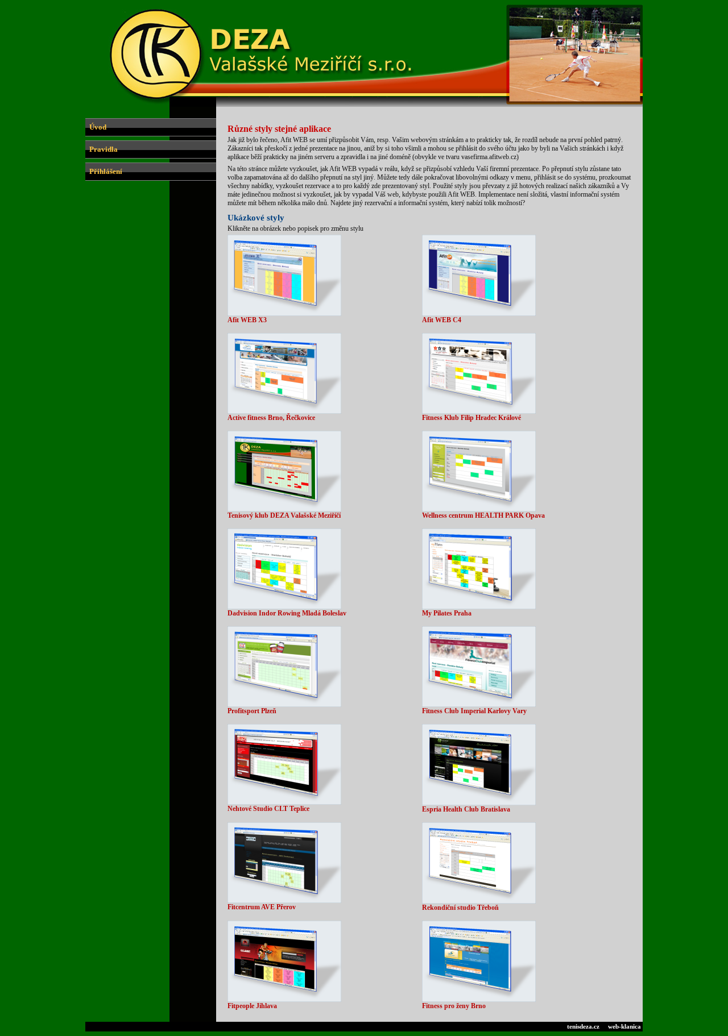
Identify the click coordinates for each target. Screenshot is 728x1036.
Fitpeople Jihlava (252, 1006)
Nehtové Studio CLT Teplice (268, 809)
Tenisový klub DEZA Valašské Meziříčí (284, 515)
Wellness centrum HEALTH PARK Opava (483, 515)
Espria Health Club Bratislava (466, 809)
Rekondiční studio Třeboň (460, 908)
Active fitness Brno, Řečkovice (271, 418)
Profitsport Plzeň (252, 711)
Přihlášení (105, 171)
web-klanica (624, 1026)
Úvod (97, 127)
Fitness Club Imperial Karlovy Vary (474, 711)
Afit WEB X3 (247, 320)
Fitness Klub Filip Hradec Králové (471, 418)
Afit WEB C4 (441, 320)
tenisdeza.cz (583, 1026)
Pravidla (103, 149)
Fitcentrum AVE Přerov (262, 907)
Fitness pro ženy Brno (454, 1006)
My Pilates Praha (446, 613)
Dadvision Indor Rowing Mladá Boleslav (287, 613)
